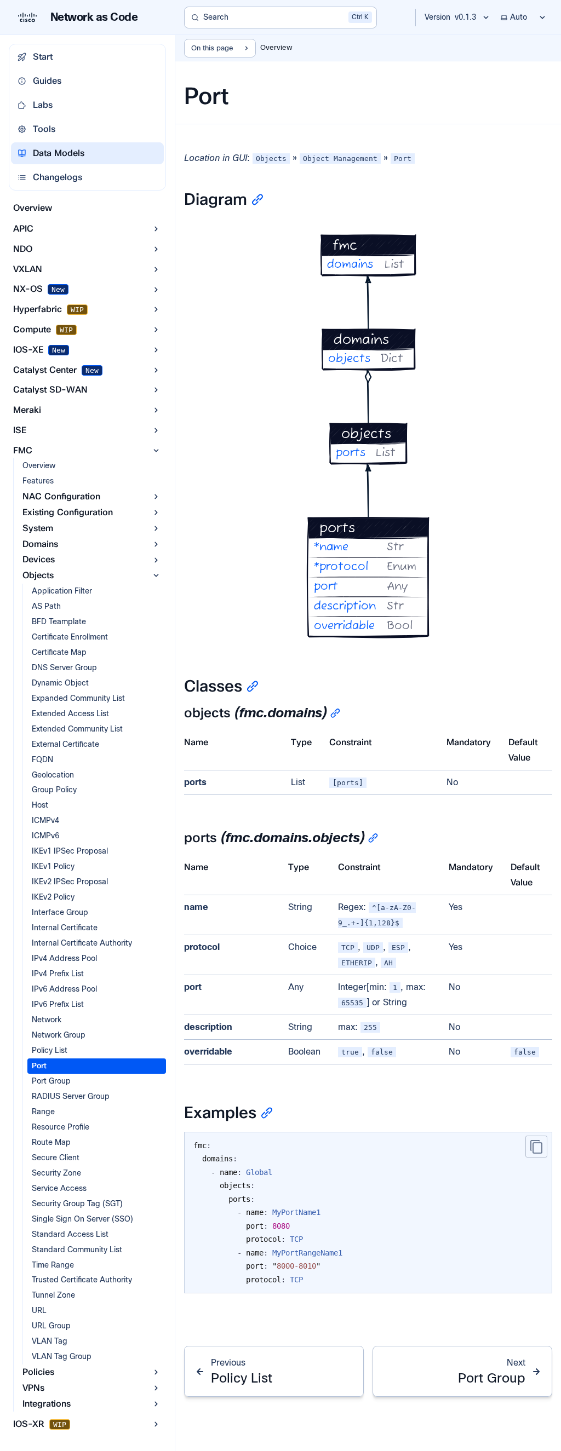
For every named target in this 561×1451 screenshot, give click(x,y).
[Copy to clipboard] (536, 1147)
